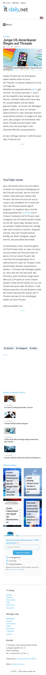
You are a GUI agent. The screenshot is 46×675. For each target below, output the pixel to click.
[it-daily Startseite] (19, 9)
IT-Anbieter (10, 631)
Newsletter (10, 629)
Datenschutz (10, 600)
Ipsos (34, 89)
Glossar (9, 621)
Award (8, 626)
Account (10, 348)
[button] (7, 25)
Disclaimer (10, 608)
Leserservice (11, 624)
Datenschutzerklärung (15, 569)
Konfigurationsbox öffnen (26, 659)
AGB (7, 602)
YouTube (26, 212)
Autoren (9, 634)
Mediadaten (10, 619)
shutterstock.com (18, 664)
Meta (34, 348)
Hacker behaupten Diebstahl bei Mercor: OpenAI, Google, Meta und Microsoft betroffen (12, 483)
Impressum (10, 605)
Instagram (23, 348)
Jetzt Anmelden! (23, 553)
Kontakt (9, 595)
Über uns (9, 597)
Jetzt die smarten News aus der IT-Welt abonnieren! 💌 (22, 541)
